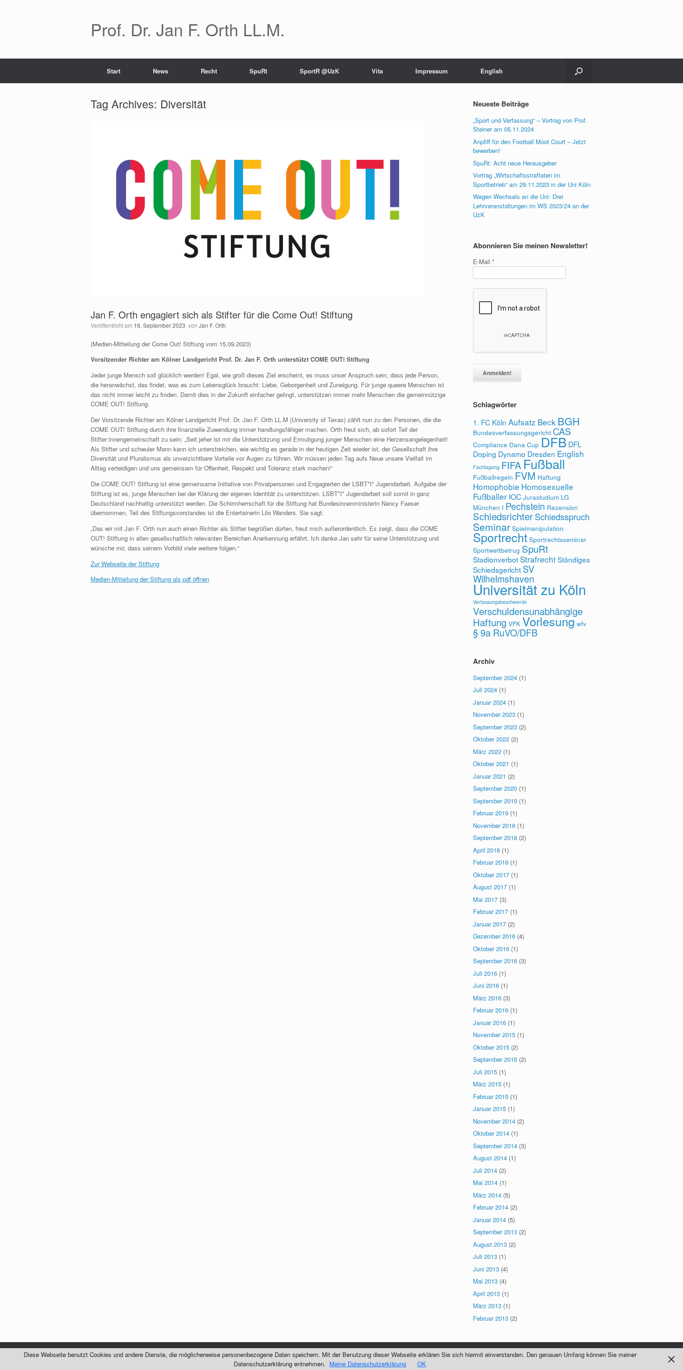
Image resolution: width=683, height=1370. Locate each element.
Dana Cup (524, 444)
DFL (575, 444)
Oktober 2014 (491, 1133)
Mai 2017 (485, 899)
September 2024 (495, 677)
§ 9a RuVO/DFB (505, 632)
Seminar (491, 527)
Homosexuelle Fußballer (523, 492)
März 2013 (487, 1305)
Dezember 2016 (494, 936)
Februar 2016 (490, 1010)
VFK (514, 623)
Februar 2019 (490, 812)
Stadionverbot (495, 559)
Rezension (562, 507)
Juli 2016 (485, 973)
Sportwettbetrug (496, 550)
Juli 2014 (485, 1170)
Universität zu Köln (529, 589)
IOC (515, 496)
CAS (562, 431)
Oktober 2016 (491, 948)
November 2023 (494, 714)
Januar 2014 (489, 1219)
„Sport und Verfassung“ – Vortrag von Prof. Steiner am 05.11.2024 (530, 125)
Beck (547, 422)
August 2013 (490, 1244)
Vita (377, 70)
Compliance (490, 444)
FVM (525, 476)
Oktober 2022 (491, 739)
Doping (484, 454)
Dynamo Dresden (526, 454)
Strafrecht (538, 559)
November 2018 (494, 825)
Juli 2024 (485, 689)
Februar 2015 (490, 1096)
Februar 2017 (490, 911)
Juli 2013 (485, 1256)
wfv (581, 623)
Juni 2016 (486, 985)
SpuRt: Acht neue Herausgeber (515, 163)
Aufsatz (522, 422)
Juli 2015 (485, 1071)
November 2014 (494, 1121)
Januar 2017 (489, 924)
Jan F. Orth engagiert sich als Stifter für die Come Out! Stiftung (222, 314)
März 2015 (487, 1083)
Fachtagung (486, 466)
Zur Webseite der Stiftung (125, 563)
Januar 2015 (489, 1108)
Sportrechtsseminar (557, 539)
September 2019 (495, 800)
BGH (569, 421)
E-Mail (483, 261)
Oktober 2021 (491, 763)
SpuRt (258, 70)
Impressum (431, 70)
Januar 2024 (489, 702)
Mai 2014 (485, 1182)
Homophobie (496, 486)
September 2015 (495, 1059)
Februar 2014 (490, 1207)
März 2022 (487, 751)
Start (113, 70)
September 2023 (495, 726)
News (160, 70)
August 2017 (490, 886)
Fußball (544, 464)
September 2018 (495, 837)
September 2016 (495, 960)
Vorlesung (548, 621)
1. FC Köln (489, 422)
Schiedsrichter (503, 516)
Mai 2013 (485, 1281)
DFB (553, 441)
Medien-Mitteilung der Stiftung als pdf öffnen (150, 579)
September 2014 (495, 1145)
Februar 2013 (490, 1318)
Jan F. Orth (212, 325)
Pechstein (525, 506)
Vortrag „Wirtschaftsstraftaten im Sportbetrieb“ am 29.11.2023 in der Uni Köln (532, 180)
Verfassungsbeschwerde (500, 601)
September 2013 (495, 1231)
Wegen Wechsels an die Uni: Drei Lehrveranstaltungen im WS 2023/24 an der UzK (531, 205)
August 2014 (490, 1157)
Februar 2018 (490, 862)
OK (421, 1363)
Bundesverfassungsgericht (512, 432)
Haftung (549, 477)
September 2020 (495, 788)
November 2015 (494, 1034)
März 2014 (487, 1195)
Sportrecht (500, 537)
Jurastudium (541, 497)
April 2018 (486, 850)
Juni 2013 (486, 1268)
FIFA (511, 465)
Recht (209, 70)
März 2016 (487, 997)
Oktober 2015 (491, 1047)
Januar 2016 (489, 1022)
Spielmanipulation (538, 528)
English (491, 70)
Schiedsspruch (562, 516)
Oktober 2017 (491, 874)
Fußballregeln (493, 477)
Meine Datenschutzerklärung (367, 1363)
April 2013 (486, 1293)
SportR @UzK (319, 70)
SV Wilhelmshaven (503, 574)
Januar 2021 (489, 776)
